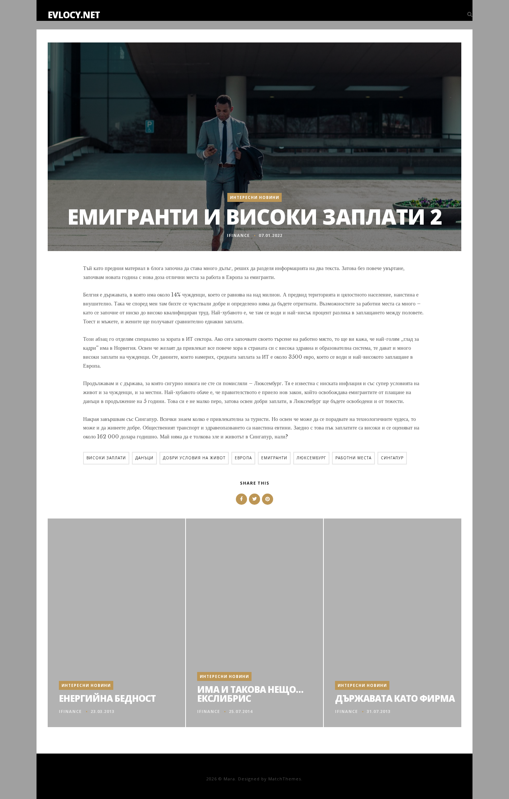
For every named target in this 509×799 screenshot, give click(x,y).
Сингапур (392, 457)
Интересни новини (254, 197)
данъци (144, 457)
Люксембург (311, 457)
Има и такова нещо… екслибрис (250, 693)
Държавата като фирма (395, 698)
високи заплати (106, 457)
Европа (243, 457)
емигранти (274, 457)
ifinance (238, 235)
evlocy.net (74, 15)
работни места (353, 457)
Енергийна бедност (107, 698)
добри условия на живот (194, 457)
